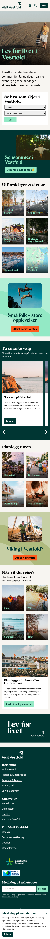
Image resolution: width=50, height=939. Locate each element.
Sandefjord (8, 785)
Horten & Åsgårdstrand (14, 774)
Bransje (6, 814)
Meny (44, 5)
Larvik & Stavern (10, 790)
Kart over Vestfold (11, 819)
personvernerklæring (10, 897)
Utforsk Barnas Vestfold (25, 329)
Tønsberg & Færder (12, 780)
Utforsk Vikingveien (25, 557)
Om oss (6, 832)
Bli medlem (8, 808)
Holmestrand (9, 769)
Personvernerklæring (13, 837)
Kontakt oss (8, 803)
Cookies (6, 842)
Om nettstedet (9, 848)
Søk (10, 120)
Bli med (42, 888)
